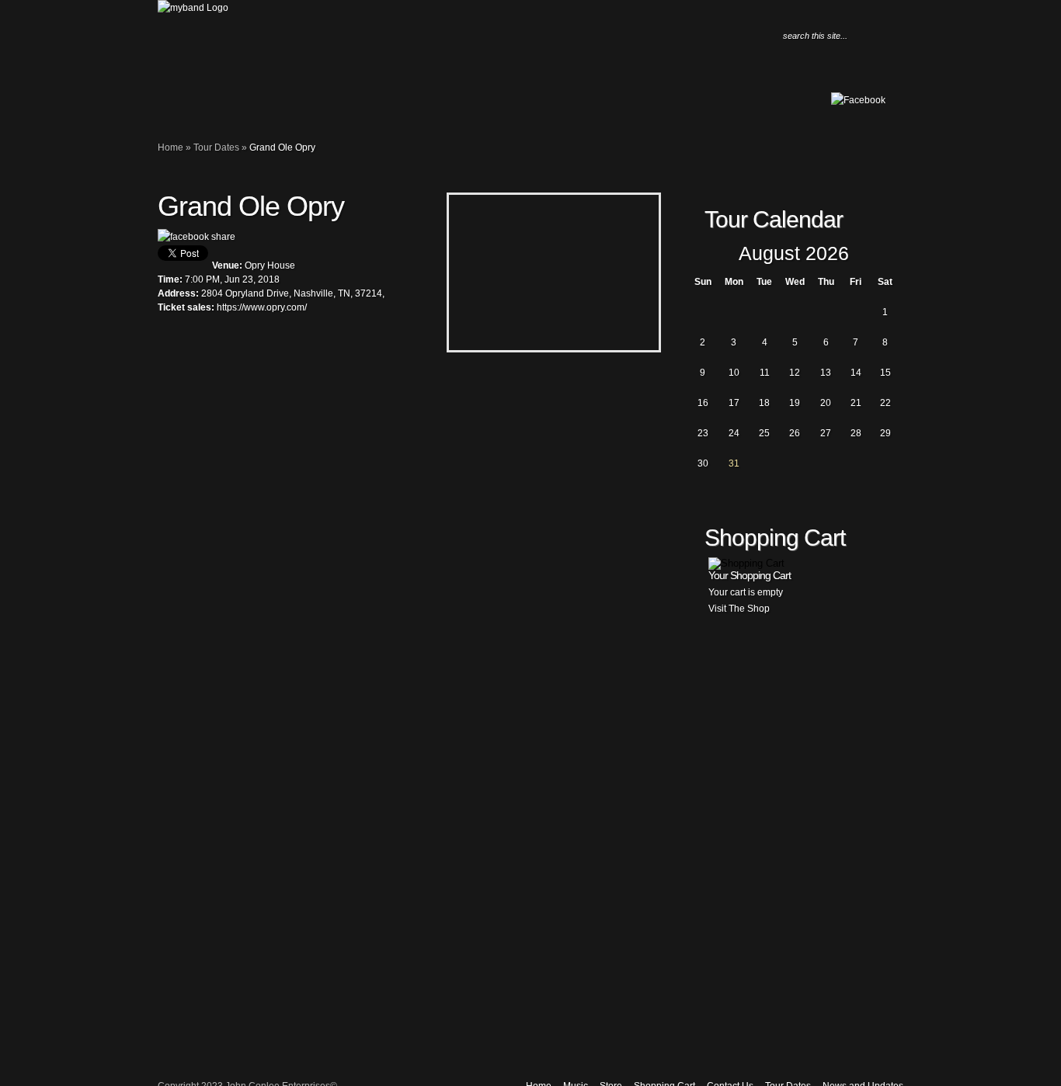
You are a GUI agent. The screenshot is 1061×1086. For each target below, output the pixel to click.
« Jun (697, 254)
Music (192, 106)
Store (208, 106)
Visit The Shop (739, 608)
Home (177, 106)
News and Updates (270, 106)
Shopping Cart (223, 106)
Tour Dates (255, 106)
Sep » (890, 254)
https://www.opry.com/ (262, 307)
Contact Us (239, 106)
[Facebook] (858, 100)
